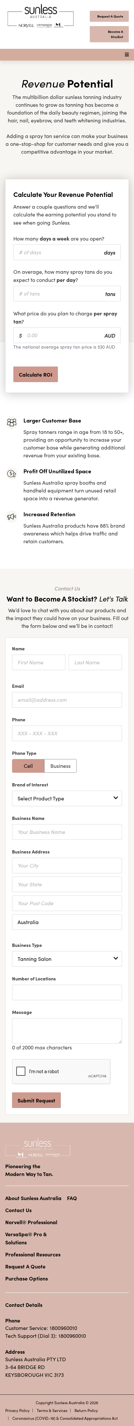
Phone (20, 719)
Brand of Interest (31, 784)
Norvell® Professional (31, 1221)
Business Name (29, 818)
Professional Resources (32, 1254)
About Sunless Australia (33, 1197)
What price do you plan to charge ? (65, 317)
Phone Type (25, 753)
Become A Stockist (115, 34)
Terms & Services (52, 1410)
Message (23, 1012)
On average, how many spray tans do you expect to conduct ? (62, 275)
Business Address (32, 851)
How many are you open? (60, 238)
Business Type (28, 945)
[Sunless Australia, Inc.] (41, 16)
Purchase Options (26, 1278)
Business (60, 765)
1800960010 (63, 1327)
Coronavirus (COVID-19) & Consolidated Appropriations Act (65, 1418)
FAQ (72, 1197)
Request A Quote (110, 16)
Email (19, 686)
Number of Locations (35, 978)
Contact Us (18, 1209)
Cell (28, 765)
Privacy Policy (17, 1410)
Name (19, 648)
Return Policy (86, 1410)
